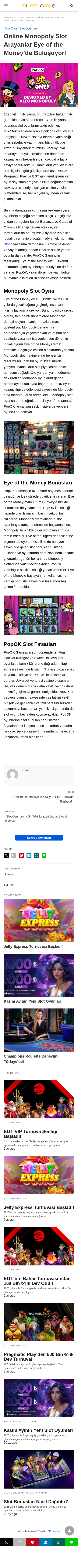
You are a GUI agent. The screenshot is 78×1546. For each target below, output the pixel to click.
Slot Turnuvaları (15, 1123)
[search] (72, 6)
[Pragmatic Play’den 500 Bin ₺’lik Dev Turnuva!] (39, 1322)
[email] (19, 1542)
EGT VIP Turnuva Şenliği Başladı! (30, 1134)
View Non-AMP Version (49, 1531)
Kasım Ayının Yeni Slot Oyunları (32, 1001)
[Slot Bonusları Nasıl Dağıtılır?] (39, 1469)
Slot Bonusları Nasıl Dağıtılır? (36, 1501)
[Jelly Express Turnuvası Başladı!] (39, 920)
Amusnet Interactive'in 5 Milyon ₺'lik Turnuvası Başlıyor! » (43, 799)
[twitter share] (6, 855)
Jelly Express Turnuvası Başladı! (33, 946)
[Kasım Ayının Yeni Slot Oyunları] (39, 975)
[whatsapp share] (36, 855)
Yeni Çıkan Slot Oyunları (19, 20)
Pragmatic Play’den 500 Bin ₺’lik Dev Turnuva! (38, 1357)
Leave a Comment (39, 837)
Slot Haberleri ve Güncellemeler (42, 17)
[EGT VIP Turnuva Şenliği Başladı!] (39, 1099)
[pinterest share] (21, 855)
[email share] (13, 855)
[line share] (44, 855)
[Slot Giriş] (39, 5)
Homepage (10, 17)
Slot (7, 244)
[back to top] (69, 1531)
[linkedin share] (29, 855)
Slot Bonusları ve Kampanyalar (25, 1493)
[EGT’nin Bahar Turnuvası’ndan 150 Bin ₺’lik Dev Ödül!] (39, 1246)
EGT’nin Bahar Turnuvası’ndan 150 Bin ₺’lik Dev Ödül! (37, 1281)
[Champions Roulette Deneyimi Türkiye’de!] (39, 1030)
